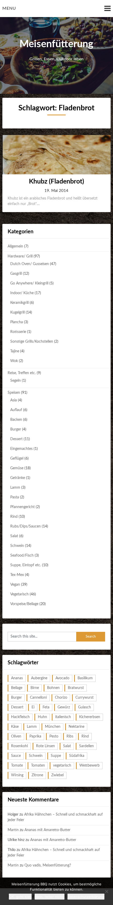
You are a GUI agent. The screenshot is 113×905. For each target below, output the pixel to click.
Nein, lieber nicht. (49, 897)
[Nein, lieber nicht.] (106, 891)
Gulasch (84, 707)
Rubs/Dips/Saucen (25, 526)
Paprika (35, 736)
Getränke (17, 478)
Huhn (42, 717)
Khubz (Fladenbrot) (56, 181)
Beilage (16, 688)
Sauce (16, 756)
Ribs (69, 736)
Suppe (56, 756)
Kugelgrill (17, 312)
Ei (33, 707)
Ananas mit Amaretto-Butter (47, 830)
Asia (13, 400)
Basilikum (85, 678)
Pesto (53, 736)
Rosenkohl (19, 746)
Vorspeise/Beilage (24, 604)
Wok (14, 361)
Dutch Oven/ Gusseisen (29, 264)
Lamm (15, 487)
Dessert (16, 439)
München (52, 727)
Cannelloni (38, 697)
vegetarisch (62, 765)
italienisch (63, 717)
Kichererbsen (89, 717)
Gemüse (16, 468)
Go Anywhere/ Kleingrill (29, 283)
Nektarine (76, 727)
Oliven (16, 736)
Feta (46, 707)
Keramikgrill (19, 303)
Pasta (14, 497)
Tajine (14, 351)
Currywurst (84, 697)
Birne (34, 688)
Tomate (17, 765)
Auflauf (16, 410)
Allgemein (15, 246)
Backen (16, 420)
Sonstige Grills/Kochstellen (31, 341)
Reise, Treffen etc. (22, 373)
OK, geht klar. (20, 897)
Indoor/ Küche (22, 293)
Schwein (17, 546)
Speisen (14, 393)
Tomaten (38, 765)
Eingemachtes (21, 449)
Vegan (15, 584)
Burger (15, 429)
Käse (15, 727)
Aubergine (39, 678)
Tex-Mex (17, 575)
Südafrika (76, 756)
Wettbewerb (89, 765)
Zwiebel (57, 775)
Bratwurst (76, 688)
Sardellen (86, 746)
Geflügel (16, 458)
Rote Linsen (45, 746)
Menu (9, 8)
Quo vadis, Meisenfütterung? (47, 865)
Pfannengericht (22, 507)
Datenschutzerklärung (86, 897)
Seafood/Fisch (22, 555)
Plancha (16, 322)
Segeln (15, 381)
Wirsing (17, 775)
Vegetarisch (19, 594)
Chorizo (61, 697)
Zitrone (37, 775)
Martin (13, 830)
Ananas (17, 678)
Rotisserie (18, 332)
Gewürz (64, 707)
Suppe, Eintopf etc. (25, 565)
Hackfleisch (20, 717)
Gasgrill (16, 274)
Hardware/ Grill (20, 256)
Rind (14, 517)
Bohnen (53, 688)
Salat (14, 536)
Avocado (62, 678)
